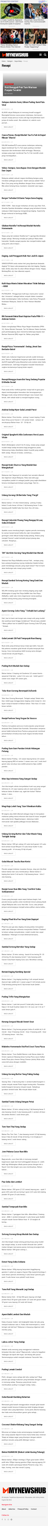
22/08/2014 (6, 1211)
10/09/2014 (6, 976)
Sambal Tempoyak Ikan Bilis (14, 1206)
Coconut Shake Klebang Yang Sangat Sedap (22, 1424)
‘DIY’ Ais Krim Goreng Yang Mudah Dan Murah (22, 553)
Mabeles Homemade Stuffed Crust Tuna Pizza (23, 1046)
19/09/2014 (6, 810)
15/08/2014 (6, 1318)
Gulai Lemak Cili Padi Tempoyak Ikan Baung (21, 638)
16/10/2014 (6, 499)
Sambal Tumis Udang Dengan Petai (18, 1101)
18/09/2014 (6, 841)
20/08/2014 (6, 1266)
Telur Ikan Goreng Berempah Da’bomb (19, 691)
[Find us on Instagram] (8, 1519)
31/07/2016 (9, 93)
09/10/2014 (6, 527)
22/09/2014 (6, 783)
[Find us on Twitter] (5, 1519)
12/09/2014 (6, 896)
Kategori (10, 61)
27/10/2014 (6, 386)
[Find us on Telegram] (11, 1519)
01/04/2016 (6, 109)
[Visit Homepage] (15, 54)
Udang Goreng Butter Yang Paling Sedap (20, 1074)
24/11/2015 (6, 174)
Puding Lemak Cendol (12, 1369)
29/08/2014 (6, 1131)
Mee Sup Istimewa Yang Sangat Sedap (19, 779)
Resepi (26, 61)
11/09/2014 (6, 923)
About (4, 1509)
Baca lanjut (9, 127)
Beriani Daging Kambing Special (16, 972)
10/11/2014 (6, 323)
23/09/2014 (6, 755)
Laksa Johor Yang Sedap (13, 1342)
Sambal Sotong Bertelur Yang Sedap (18, 947)
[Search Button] (45, 54)
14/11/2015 (6, 232)
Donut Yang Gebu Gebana (13, 1262)
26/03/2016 (6, 142)
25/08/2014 (6, 1186)
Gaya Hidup (18, 61)
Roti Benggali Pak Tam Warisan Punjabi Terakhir (21, 89)
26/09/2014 (6, 695)
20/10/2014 (6, 441)
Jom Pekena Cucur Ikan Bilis (15, 1151)
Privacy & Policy (23, 1509)
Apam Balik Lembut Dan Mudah (16, 1314)
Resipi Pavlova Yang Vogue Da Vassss (19, 718)
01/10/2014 (6, 642)
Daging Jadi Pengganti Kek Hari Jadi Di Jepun (22, 256)
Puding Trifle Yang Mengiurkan (16, 996)
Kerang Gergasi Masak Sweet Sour (18, 1021)
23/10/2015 (6, 290)
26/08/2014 (6, 1156)
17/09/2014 (6, 865)
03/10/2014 (6, 587)
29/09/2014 (6, 670)
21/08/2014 (6, 1238)
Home (3, 61)
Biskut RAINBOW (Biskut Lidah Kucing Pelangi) (23, 1452)
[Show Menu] (40, 54)
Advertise (12, 1509)
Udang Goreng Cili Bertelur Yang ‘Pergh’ (20, 495)
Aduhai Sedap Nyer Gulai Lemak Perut (19, 409)
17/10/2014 (6, 472)
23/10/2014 (6, 414)
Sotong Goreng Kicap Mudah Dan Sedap (20, 1234)
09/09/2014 (6, 1001)
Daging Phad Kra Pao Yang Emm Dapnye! (20, 919)
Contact (34, 1509)
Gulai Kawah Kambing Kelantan (16, 1397)
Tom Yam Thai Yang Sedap (14, 1126)
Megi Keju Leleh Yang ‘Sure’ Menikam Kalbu (21, 806)
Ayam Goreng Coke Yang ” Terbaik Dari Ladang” (23, 611)
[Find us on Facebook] (2, 1519)
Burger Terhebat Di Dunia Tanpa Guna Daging (22, 198)
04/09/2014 (6, 1026)
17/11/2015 (6, 202)
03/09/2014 (6, 1051)
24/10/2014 (6, 353)
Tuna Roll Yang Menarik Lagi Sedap (18, 1289)
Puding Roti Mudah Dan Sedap (15, 666)
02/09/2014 (6, 1078)
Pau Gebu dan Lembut (12, 1182)
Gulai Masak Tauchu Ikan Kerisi (16, 861)
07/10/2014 (6, 557)
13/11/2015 (6, 260)
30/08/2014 (6, 1106)
